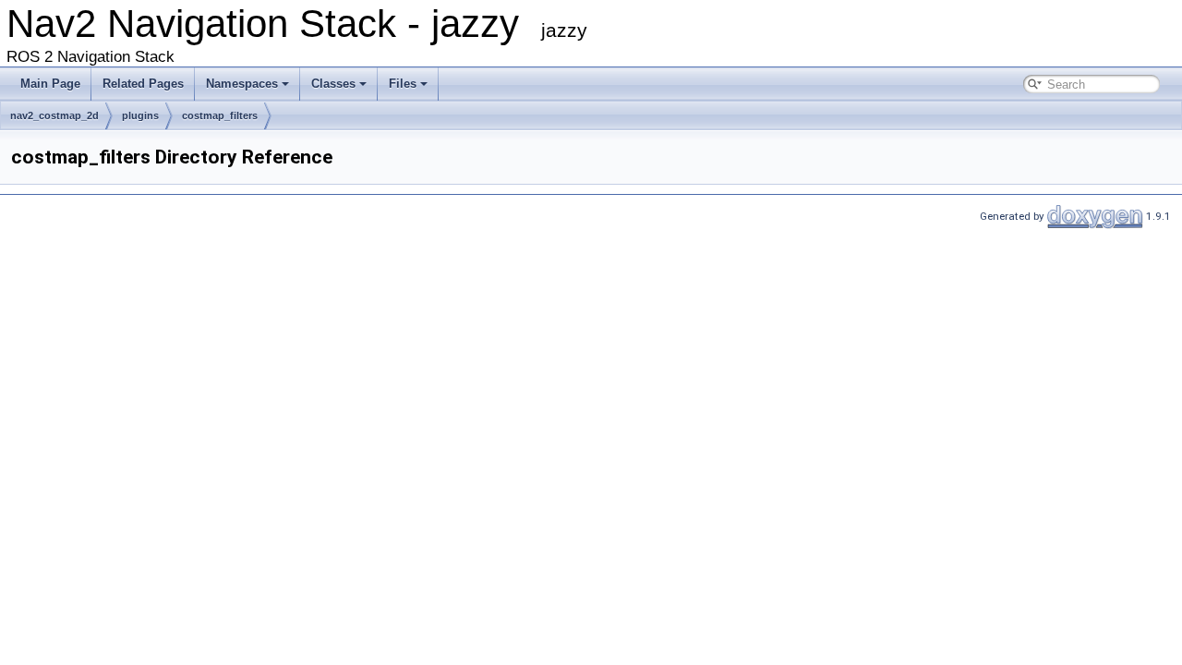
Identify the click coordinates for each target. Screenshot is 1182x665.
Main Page (50, 84)
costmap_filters (220, 115)
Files (402, 84)
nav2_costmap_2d (54, 115)
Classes (333, 84)
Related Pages (143, 84)
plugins (140, 115)
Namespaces (242, 84)
